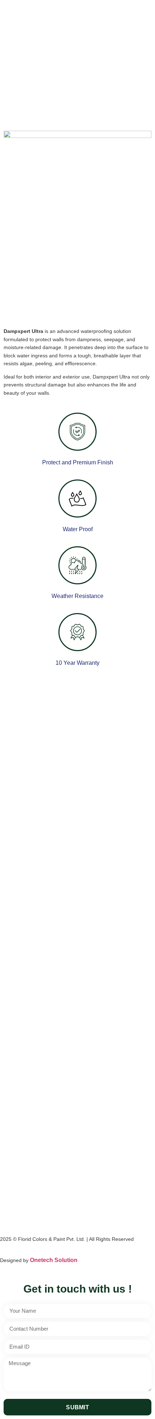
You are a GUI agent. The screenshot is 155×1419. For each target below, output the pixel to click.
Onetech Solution (54, 1260)
